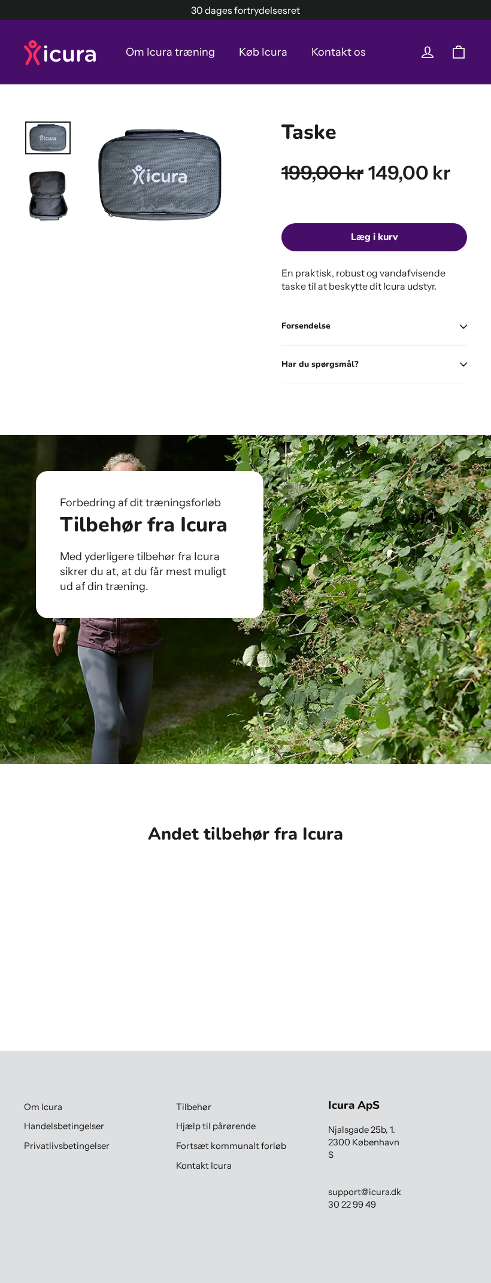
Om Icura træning (170, 52)
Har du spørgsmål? (320, 364)
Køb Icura (263, 52)
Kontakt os (338, 52)
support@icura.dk (364, 1192)
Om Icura (43, 1107)
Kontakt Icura (204, 1165)
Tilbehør (193, 1107)
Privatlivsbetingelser (67, 1146)
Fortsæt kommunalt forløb (231, 1146)
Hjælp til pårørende (216, 1126)
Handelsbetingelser (64, 1126)
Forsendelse (306, 326)
